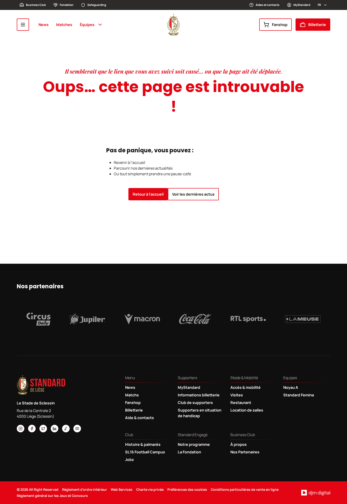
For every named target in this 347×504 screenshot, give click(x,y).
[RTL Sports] (248, 319)
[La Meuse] (302, 319)
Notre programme (194, 444)
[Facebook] (32, 428)
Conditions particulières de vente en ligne (245, 489)
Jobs (129, 459)
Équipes (87, 24)
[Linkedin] (54, 428)
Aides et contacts (267, 5)
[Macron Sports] (142, 319)
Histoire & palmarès (143, 444)
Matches (64, 24)
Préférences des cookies (187, 489)
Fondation (66, 5)
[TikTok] (66, 428)
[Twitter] (43, 428)
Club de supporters (195, 402)
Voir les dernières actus (193, 194)
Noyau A (290, 387)
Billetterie (317, 24)
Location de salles (246, 410)
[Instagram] (20, 428)
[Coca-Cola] (195, 319)
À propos (238, 444)
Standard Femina (298, 395)
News (43, 24)
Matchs (132, 395)
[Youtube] (77, 428)
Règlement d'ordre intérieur (84, 489)
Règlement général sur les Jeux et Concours (52, 495)
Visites (236, 395)
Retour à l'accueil (148, 194)
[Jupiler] (87, 319)
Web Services (121, 489)
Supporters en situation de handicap (199, 413)
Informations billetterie (199, 395)
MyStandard (301, 5)
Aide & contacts (139, 417)
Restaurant (240, 402)
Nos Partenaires (244, 452)
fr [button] (319, 5)
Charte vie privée (150, 489)
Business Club (36, 5)
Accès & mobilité (245, 387)
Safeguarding (96, 5)
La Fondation (189, 452)
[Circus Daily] (38, 319)
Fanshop (280, 24)
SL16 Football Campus (145, 452)
